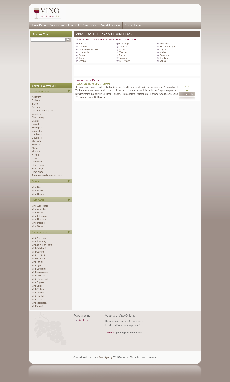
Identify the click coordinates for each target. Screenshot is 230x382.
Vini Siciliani (38, 289)
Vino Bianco (38, 187)
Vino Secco (37, 226)
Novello (35, 154)
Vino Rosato (38, 193)
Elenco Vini (90, 25)
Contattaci (110, 332)
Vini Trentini (38, 296)
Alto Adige (124, 44)
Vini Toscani (38, 292)
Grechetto (37, 131)
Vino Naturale (39, 219)
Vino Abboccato (40, 205)
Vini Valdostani (39, 302)
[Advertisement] (132, 12)
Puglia (122, 55)
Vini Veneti (37, 306)
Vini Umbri (37, 299)
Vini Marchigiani (40, 272)
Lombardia (84, 52)
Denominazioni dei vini (64, 25)
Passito (35, 158)
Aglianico (36, 96)
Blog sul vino (132, 25)
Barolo (35, 103)
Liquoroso (37, 137)
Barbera (36, 100)
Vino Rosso (37, 190)
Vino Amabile (39, 209)
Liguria (163, 49)
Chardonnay (38, 117)
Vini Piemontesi (40, 278)
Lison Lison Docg (87, 80)
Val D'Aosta (124, 61)
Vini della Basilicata (42, 244)
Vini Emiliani (38, 255)
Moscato (36, 151)
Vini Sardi (37, 285)
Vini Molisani (38, 275)
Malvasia (36, 141)
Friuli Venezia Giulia (88, 49)
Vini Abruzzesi (39, 238)
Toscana (123, 58)
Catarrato (36, 113)
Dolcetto (36, 124)
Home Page (38, 25)
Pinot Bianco (38, 165)
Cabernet (36, 107)
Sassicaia (83, 320)
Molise (163, 52)
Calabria (83, 46)
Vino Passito (38, 222)
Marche (122, 52)
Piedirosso (37, 161)
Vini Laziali (37, 261)
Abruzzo (83, 44)
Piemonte (83, 55)
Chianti (35, 120)
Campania (124, 46)
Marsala (36, 144)
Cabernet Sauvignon (42, 110)
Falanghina (37, 127)
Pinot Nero (37, 171)
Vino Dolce (37, 212)
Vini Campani (39, 251)
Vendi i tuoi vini (111, 25)
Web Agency (105, 357)
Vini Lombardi (39, 268)
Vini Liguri (37, 265)
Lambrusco (37, 134)
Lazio (122, 49)
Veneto (163, 61)
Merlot (35, 148)
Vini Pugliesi (38, 282)
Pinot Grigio (38, 168)
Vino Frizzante (39, 216)
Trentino (164, 58)
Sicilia (81, 58)
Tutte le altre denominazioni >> (47, 175)
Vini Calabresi (39, 248)
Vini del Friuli (38, 258)
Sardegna (164, 55)
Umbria (82, 61)
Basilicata (164, 44)
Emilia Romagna (168, 46)
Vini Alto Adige (39, 241)
